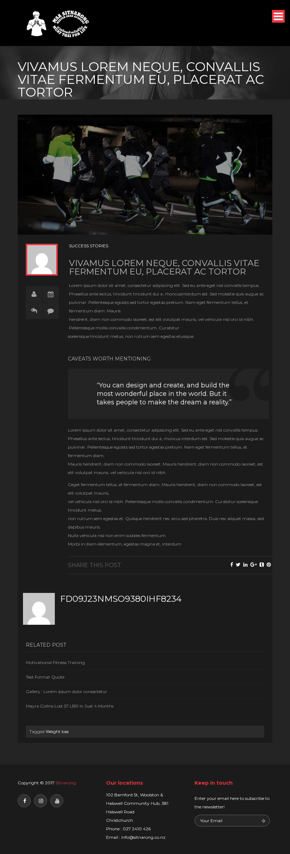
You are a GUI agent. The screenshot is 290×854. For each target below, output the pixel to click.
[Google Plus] (253, 564)
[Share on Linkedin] (245, 564)
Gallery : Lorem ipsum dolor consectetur (66, 691)
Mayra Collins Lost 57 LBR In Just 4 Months (70, 706)
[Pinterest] (268, 564)
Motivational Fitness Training (55, 662)
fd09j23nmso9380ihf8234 (121, 599)
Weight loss (57, 731)
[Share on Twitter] (238, 564)
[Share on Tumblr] (261, 564)
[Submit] (263, 821)
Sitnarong (66, 782)
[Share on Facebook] (231, 564)
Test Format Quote (45, 677)
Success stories (88, 245)
